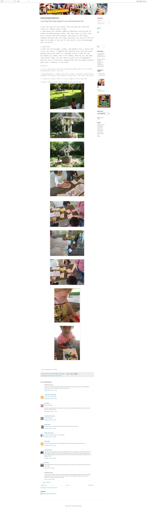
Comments (102, 23)
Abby (45, 441)
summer (56, 375)
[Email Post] (67, 373)
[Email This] (70, 374)
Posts (100, 20)
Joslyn (46, 424)
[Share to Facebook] (75, 374)
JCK (45, 403)
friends (49, 375)
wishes (60, 375)
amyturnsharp (102, 73)
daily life (46, 375)
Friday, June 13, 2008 (49, 468)
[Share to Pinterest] (77, 374)
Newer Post (43, 485)
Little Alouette (102, 75)
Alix (45, 462)
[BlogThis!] (72, 374)
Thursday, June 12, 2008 (50, 420)
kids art (53, 375)
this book (49, 27)
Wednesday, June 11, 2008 (50, 390)
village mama (47, 433)
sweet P (59, 53)
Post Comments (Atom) (52, 487)
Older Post (90, 485)
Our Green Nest (48, 416)
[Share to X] (73, 374)
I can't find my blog (48, 394)
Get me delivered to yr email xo (49, 369)
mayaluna (46, 450)
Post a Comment (46, 482)
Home (67, 485)
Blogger (79, 506)
